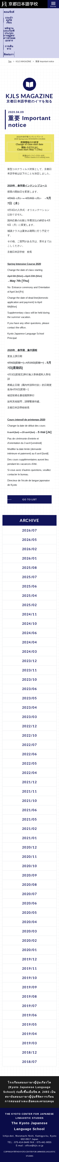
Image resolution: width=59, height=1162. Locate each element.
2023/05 (29, 698)
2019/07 (29, 1006)
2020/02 (29, 940)
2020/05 (29, 912)
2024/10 (29, 623)
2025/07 (29, 577)
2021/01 (29, 838)
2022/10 (29, 735)
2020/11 (29, 856)
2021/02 (29, 828)
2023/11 (29, 670)
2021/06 (29, 810)
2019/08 (29, 996)
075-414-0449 (21, 1142)
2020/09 (29, 875)
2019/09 (29, 987)
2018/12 (29, 1052)
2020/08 (29, 884)
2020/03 (29, 931)
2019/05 (29, 1024)
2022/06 (29, 754)
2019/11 (29, 968)
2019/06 (29, 1015)
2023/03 (29, 717)
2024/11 (29, 614)
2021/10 (29, 801)
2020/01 (29, 950)
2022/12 (29, 726)
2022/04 (29, 773)
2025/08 (29, 567)
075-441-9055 (44, 1142)
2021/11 (29, 791)
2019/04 (29, 1034)
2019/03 (29, 1043)
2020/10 (29, 866)
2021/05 (29, 819)
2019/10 (29, 978)
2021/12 (29, 782)
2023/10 (29, 679)
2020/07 (29, 894)
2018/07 (29, 1062)
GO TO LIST (29, 499)
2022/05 (29, 763)
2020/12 (29, 847)
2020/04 (29, 922)
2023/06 (29, 689)
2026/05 (29, 540)
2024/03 (29, 651)
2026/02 (29, 549)
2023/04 (29, 707)
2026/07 (29, 530)
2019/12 (29, 959)
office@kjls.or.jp (34, 1145)
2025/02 (29, 605)
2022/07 (29, 745)
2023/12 (29, 661)
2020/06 (29, 903)
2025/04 (29, 595)
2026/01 (29, 558)
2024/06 (29, 633)
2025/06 (29, 586)
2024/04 (29, 642)
